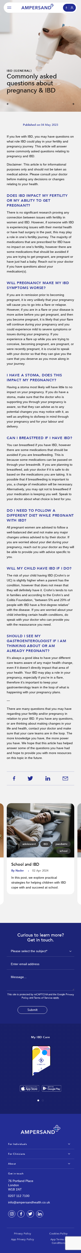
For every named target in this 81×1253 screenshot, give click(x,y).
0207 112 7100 (18, 1196)
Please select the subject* (29, 951)
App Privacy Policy (22, 1239)
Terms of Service (43, 997)
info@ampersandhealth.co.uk (29, 1202)
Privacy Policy (22, 1233)
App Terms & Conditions (58, 1241)
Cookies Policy (58, 1233)
